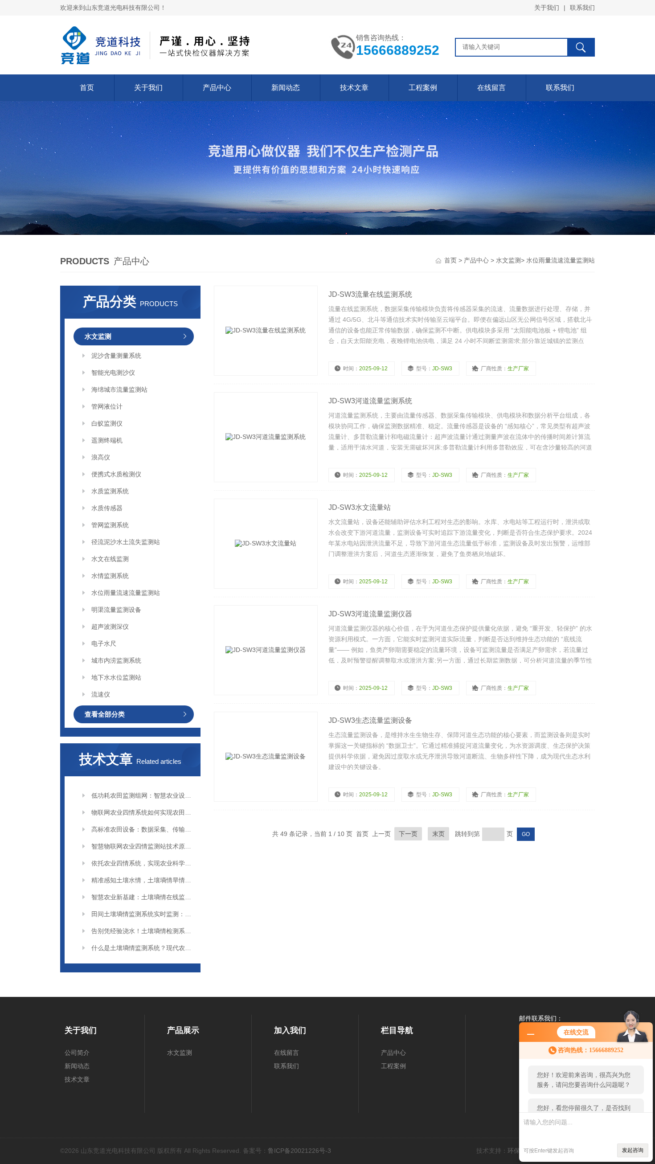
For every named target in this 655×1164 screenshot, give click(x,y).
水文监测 (508, 260)
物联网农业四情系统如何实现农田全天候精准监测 (142, 812)
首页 (87, 87)
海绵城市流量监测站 (119, 389)
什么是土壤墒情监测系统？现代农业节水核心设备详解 (142, 947)
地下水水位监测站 (116, 677)
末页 (438, 833)
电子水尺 (103, 643)
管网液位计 (107, 406)
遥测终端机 (107, 440)
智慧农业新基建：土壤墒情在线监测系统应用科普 (142, 897)
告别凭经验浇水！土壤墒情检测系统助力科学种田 (142, 930)
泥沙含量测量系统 (116, 355)
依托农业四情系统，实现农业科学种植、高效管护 (142, 863)
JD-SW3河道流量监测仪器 (370, 614)
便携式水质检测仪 (116, 474)
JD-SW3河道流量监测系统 (370, 401)
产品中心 (217, 87)
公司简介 (77, 1052)
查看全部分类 (105, 714)
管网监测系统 (110, 525)
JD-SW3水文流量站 (359, 507)
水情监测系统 (110, 575)
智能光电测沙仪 (113, 372)
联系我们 (582, 7)
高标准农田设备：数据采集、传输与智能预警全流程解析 (142, 829)
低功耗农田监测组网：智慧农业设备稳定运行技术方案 (142, 795)
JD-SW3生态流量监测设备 (370, 720)
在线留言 (491, 87)
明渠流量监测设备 (116, 609)
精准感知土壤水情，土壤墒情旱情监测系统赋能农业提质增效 (142, 880)
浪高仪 (100, 457)
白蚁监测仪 (107, 423)
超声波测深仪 (110, 626)
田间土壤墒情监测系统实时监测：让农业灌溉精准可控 (142, 914)
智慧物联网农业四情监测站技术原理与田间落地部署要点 (142, 846)
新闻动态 (285, 87)
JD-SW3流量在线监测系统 (370, 294)
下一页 (408, 833)
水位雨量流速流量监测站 (560, 260)
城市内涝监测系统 (116, 660)
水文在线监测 (110, 558)
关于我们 (546, 7)
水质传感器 (107, 508)
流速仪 (100, 694)
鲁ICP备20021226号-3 (299, 1150)
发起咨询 (632, 1150)
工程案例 (423, 87)
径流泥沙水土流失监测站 (125, 541)
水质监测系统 (110, 491)
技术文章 (354, 87)
